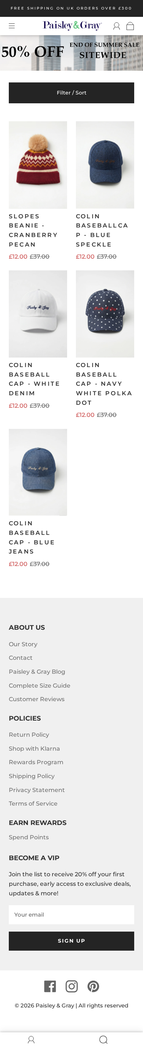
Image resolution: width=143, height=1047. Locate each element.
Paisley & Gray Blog (37, 671)
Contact (21, 657)
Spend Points (29, 837)
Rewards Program (36, 762)
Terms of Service (33, 803)
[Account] (113, 26)
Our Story (23, 644)
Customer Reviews (37, 699)
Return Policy (29, 734)
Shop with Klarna (34, 748)
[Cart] (127, 26)
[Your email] (71, 914)
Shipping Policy (32, 776)
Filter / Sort (72, 92)
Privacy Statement (37, 790)
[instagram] (71, 986)
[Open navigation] (17, 26)
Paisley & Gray (55, 1005)
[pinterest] (93, 986)
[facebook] (50, 986)
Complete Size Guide (39, 685)
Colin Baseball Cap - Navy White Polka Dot (104, 384)
